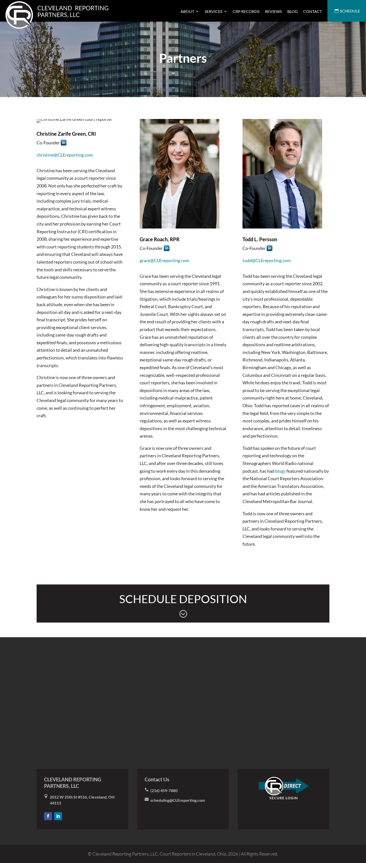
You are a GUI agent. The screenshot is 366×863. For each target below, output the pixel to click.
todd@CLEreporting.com (267, 260)
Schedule (350, 10)
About (187, 11)
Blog (292, 11)
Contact (312, 11)
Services (213, 11)
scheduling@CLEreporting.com (177, 800)
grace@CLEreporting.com (164, 260)
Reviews (273, 11)
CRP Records (246, 11)
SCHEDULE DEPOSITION (183, 605)
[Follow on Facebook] (48, 816)
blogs (280, 471)
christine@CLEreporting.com (65, 155)
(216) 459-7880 (164, 790)
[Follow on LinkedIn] (58, 816)
